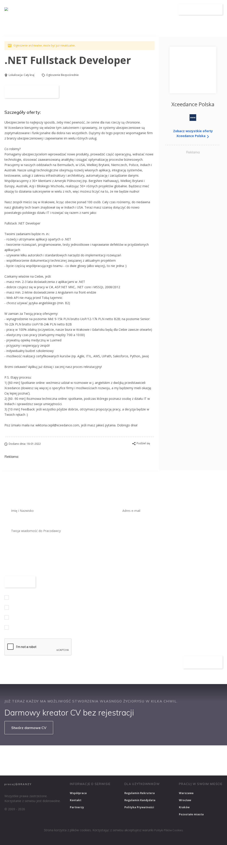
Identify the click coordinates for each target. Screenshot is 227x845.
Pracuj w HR (169, 754)
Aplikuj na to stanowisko (31, 91)
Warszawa (186, 793)
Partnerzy (77, 807)
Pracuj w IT (71, 754)
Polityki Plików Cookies (168, 830)
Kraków (184, 807)
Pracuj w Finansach (138, 754)
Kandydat (166, 9)
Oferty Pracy (116, 9)
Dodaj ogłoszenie (200, 9)
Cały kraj (29, 75)
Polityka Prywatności (139, 807)
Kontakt (75, 800)
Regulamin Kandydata (139, 800)
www (193, 117)
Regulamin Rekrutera (139, 793)
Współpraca (78, 793)
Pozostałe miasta (191, 814)
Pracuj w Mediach (200, 754)
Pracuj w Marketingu (21, 766)
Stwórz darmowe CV (28, 727)
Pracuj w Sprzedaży (102, 754)
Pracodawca (142, 9)
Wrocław (185, 800)
